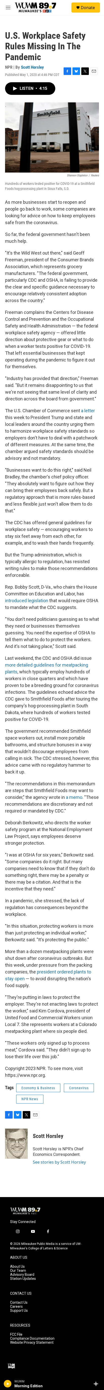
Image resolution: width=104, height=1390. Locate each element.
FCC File (16, 1334)
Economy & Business (38, 1088)
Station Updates (23, 1279)
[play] (8, 1383)
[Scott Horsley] (16, 1144)
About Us (17, 1267)
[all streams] (97, 1383)
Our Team (18, 1271)
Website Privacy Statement (32, 1342)
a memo (74, 797)
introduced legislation (26, 600)
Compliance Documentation (32, 1338)
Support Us (19, 1311)
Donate (88, 7)
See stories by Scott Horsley (59, 1162)
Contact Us (19, 1302)
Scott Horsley (32, 67)
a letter (88, 410)
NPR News (29, 1099)
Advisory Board (22, 1275)
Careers (16, 1307)
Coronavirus (79, 1088)
